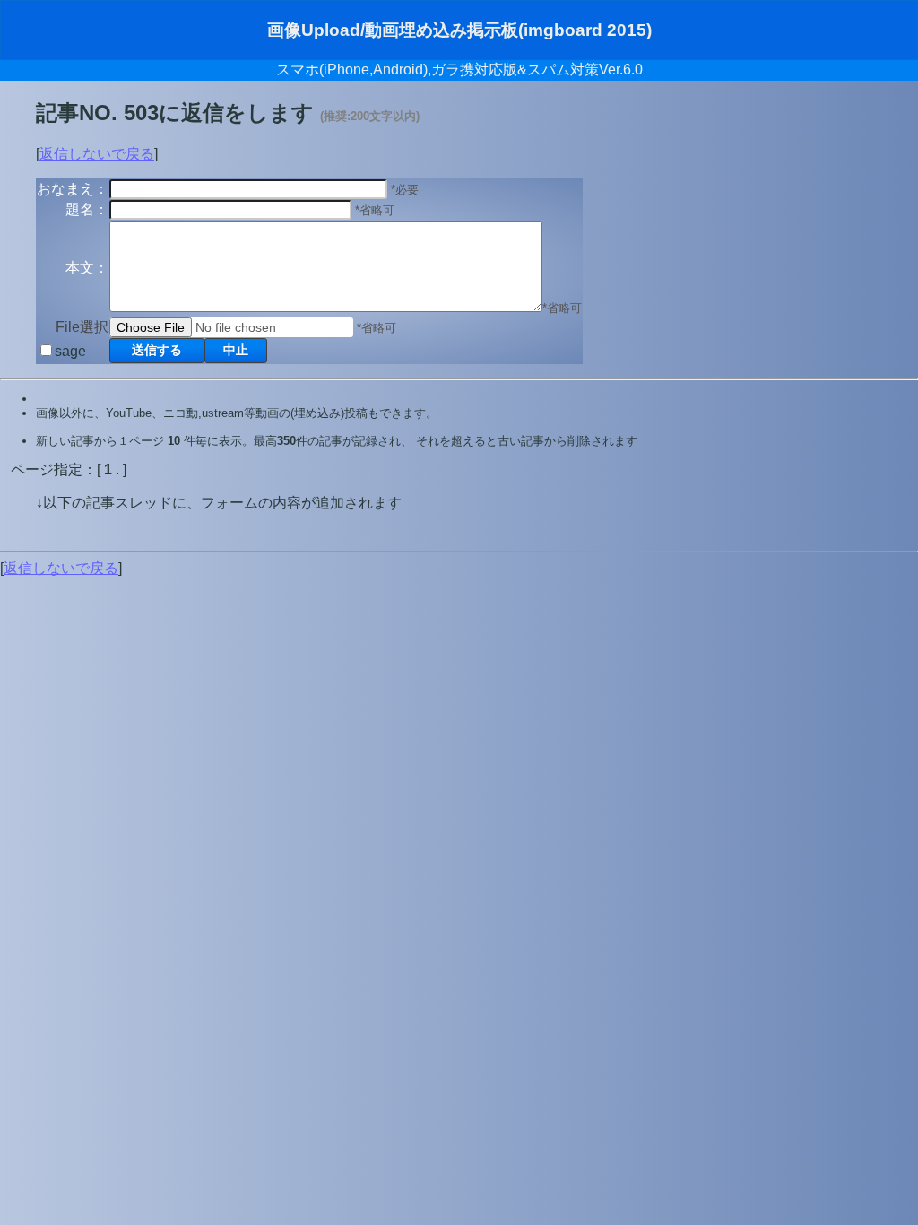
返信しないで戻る (96, 153)
